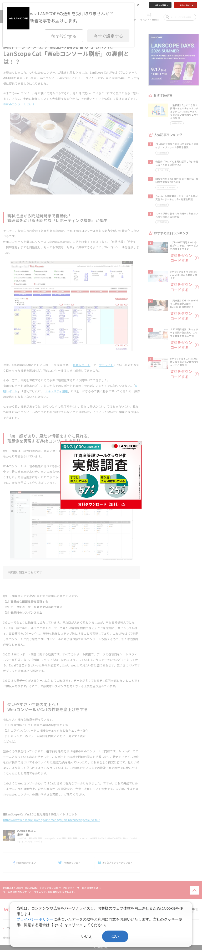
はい (115, 936)
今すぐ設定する (108, 36)
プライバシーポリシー (35, 919)
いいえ (86, 936)
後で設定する (64, 36)
